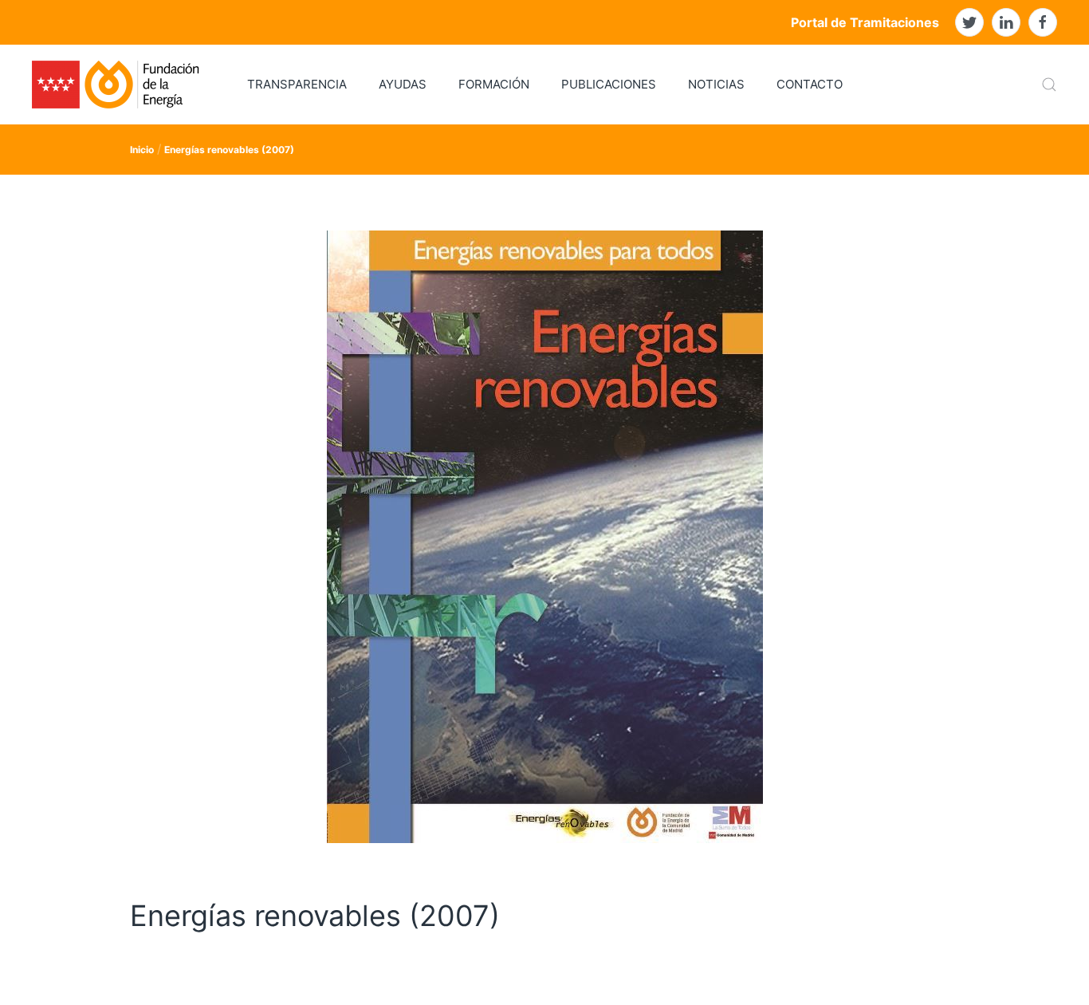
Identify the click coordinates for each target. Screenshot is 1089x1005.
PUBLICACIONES (608, 84)
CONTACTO (809, 84)
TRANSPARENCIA (297, 84)
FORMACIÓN (493, 84)
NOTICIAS (716, 84)
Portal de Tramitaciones (865, 22)
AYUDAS (403, 84)
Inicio (142, 150)
